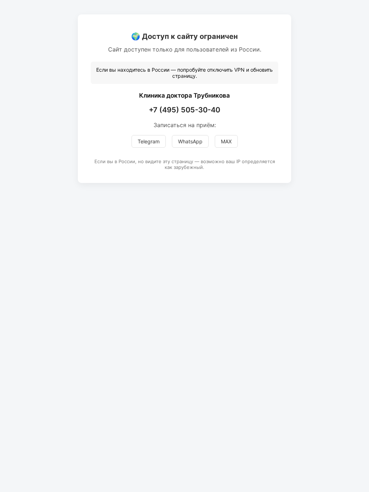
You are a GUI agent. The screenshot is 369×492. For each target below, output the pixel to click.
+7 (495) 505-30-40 (184, 110)
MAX (226, 141)
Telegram (149, 141)
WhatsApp (190, 141)
